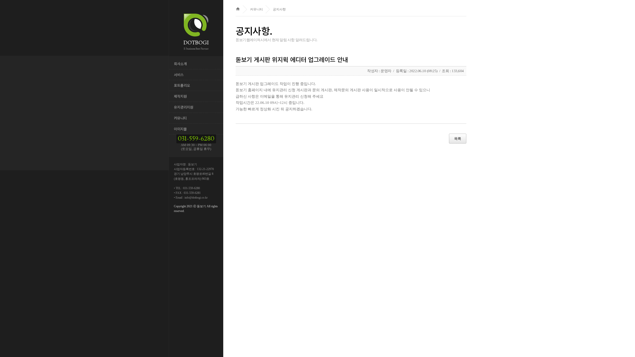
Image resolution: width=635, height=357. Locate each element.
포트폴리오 (182, 85)
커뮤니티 (180, 117)
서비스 (179, 74)
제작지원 (180, 96)
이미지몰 (180, 128)
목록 (457, 139)
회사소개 (180, 63)
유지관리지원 (183, 107)
